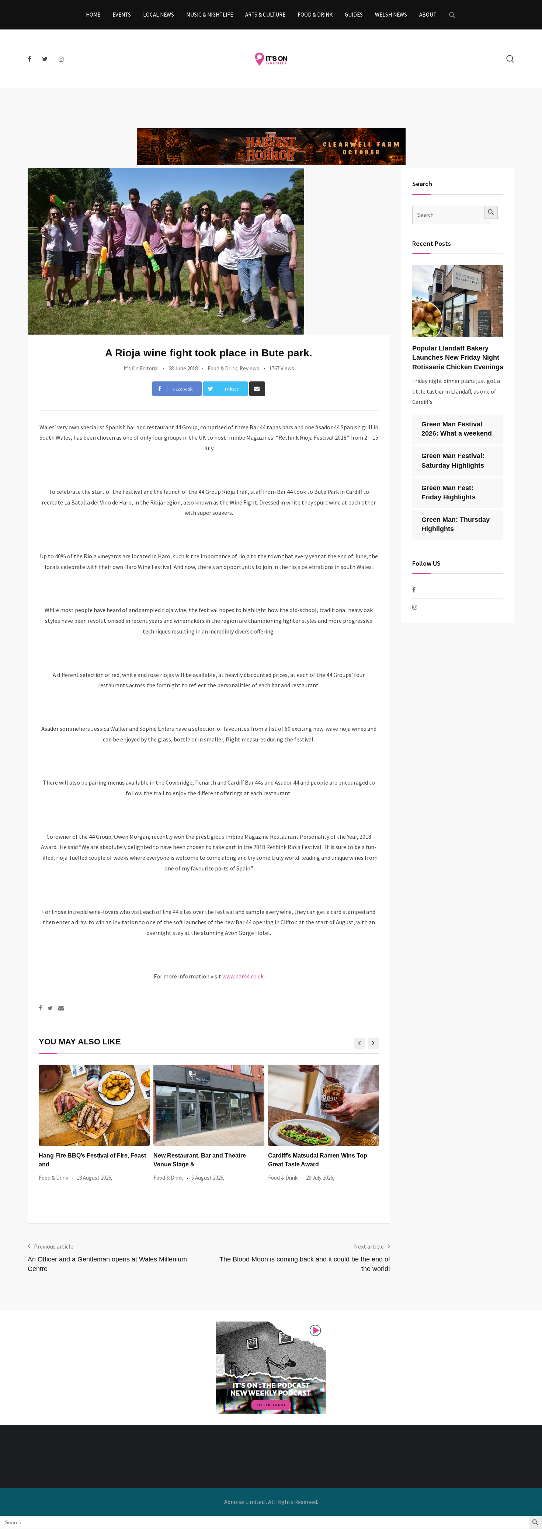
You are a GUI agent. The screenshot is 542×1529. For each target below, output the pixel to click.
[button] (452, 14)
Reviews (249, 368)
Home (93, 14)
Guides (354, 14)
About (428, 14)
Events (121, 14)
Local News (158, 14)
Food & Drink (315, 14)
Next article (369, 1246)
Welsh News (391, 14)
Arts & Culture (265, 14)
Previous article (53, 1246)
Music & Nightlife (209, 14)
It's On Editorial (141, 368)
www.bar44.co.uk (243, 976)
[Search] (510, 58)
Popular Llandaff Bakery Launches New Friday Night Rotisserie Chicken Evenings (457, 357)
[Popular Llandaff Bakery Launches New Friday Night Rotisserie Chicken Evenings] (458, 301)
